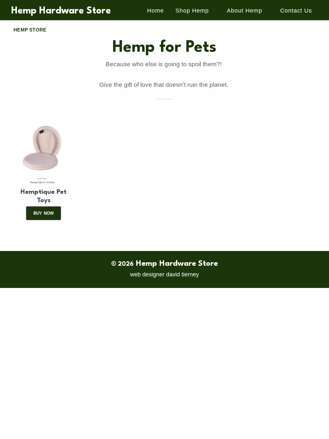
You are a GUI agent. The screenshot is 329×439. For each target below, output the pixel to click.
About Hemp (244, 10)
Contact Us (296, 10)
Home (155, 10)
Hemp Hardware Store (61, 11)
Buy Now (43, 213)
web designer (147, 274)
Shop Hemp (192, 10)
